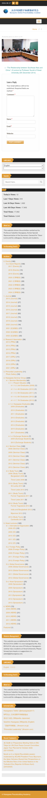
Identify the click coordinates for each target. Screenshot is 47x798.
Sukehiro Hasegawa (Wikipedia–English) (19, 722)
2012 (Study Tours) (15, 503)
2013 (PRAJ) (11, 342)
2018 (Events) (13, 270)
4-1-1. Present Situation (17, 383)
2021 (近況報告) (12, 328)
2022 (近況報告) (12, 332)
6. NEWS (7, 606)
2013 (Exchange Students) (21, 442)
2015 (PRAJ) (11, 349)
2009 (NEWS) (11, 612)
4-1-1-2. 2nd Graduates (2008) (22, 385)
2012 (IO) (12, 543)
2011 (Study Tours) (15, 493)
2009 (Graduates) (17, 406)
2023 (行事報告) (14, 288)
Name (9, 119)
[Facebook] (16, 3)
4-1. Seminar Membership (16, 380)
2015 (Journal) (11, 306)
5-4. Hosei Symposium (14, 581)
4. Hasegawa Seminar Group (15, 378)
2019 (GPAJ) (11, 364)
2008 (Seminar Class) (16, 448)
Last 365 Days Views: (13, 207)
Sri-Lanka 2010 (17, 486)
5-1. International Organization (17, 525)
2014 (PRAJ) (11, 345)
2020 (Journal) (11, 324)
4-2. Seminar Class (13, 446)
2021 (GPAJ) (11, 368)
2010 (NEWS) (11, 616)
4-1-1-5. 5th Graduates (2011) (22, 393)
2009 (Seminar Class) (16, 452)
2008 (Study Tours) (15, 473)
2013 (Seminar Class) (16, 467)
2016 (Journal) (11, 309)
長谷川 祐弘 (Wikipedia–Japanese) (17, 718)
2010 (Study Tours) (15, 483)
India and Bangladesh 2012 (21, 509)
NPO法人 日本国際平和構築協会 (16, 714)
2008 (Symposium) (15, 584)
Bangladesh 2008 (17, 476)
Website (10, 133)
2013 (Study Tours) (15, 517)
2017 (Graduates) (17, 432)
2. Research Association (13, 339)
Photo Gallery (11, 374)
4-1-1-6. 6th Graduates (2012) (22, 396)
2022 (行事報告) (14, 285)
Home (34, 29)
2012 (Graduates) (17, 417)
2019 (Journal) (11, 321)
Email (9, 126)
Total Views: (9, 212)
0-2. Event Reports (13, 264)
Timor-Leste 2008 (17, 479)
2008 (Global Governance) (18, 566)
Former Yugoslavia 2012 (20, 506)
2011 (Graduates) (17, 414)
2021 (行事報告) (14, 281)
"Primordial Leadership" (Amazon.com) (18, 729)
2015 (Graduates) (17, 429)
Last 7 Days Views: (12, 199)
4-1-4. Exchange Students (18, 436)
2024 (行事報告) (14, 292)
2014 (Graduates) (17, 425)
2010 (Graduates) (17, 410)
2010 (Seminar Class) (16, 456)
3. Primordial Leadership (13, 371)
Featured (7, 627)
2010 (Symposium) (15, 591)
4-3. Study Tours (12, 471)
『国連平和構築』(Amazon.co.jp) (16, 725)
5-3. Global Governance (15, 564)
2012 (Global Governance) (18, 578)
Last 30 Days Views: (12, 203)
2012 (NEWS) (11, 623)
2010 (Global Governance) (18, 570)
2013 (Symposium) (15, 602)
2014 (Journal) (11, 302)
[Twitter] (13, 3)
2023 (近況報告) (12, 335)
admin (10, 37)
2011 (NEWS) (11, 620)
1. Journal (7, 296)
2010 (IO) (12, 535)
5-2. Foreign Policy (13, 547)
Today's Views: (10, 194)
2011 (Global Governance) (18, 574)
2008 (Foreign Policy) (16, 549)
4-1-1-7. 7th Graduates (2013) (22, 400)
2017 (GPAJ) (11, 357)
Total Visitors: (10, 216)
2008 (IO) (12, 528)
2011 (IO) (12, 539)
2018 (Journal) (11, 317)
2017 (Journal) (11, 313)
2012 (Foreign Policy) (16, 560)
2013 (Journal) (11, 298)
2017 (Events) (13, 266)
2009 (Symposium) (15, 588)
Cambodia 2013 (17, 519)
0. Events (7, 261)
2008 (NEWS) (11, 609)
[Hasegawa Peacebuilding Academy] (22, 11)
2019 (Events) (13, 273)
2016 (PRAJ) (11, 353)
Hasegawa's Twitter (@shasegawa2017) (19, 710)
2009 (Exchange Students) (21, 438)
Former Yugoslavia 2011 (20, 496)
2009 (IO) (12, 532)
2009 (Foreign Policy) (16, 553)
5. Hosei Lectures (10, 523)
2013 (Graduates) (17, 421)
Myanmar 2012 (16, 513)
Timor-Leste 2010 (17, 489)
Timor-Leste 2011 (17, 499)
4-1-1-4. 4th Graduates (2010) (22, 389)
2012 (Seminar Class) (16, 463)
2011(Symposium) (15, 595)
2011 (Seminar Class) (16, 460)
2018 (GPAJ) (11, 360)
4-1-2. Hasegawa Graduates (19, 404)
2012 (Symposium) (15, 599)
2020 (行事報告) (14, 277)
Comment (11, 94)
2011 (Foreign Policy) (16, 556)
